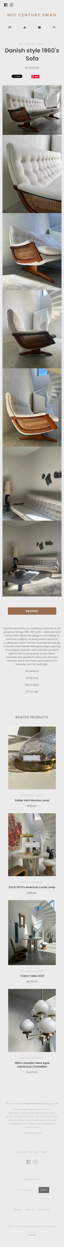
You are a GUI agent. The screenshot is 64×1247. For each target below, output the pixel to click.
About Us (30, 1209)
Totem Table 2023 (32, 976)
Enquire (32, 611)
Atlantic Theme (14, 1226)
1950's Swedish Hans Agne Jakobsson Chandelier (32, 1064)
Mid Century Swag (32, 15)
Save (37, 76)
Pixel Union (31, 1226)
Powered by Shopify (46, 1226)
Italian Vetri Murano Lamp (32, 800)
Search (18, 1209)
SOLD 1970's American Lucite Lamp (32, 887)
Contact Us (44, 1209)
